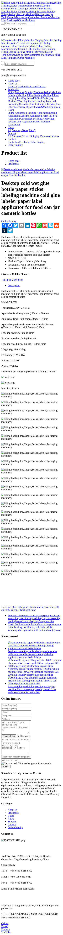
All (9, 130)
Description (14, 285)
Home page (14, 80)
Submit (6, 766)
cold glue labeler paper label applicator (30, 608)
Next (34, 627)
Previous (34, 618)
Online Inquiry (8, 221)
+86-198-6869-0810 (12, 280)
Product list (13, 163)
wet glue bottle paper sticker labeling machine (30, 607)
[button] (26, 763)
